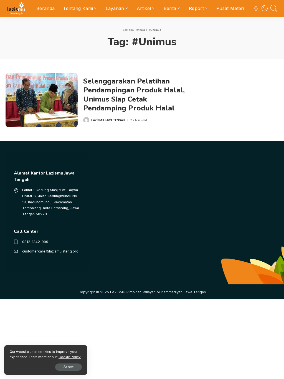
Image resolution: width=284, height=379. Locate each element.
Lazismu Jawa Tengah (108, 120)
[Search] (274, 8)
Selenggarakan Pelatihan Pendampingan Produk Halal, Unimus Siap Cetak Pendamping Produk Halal (134, 94)
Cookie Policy (70, 357)
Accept (68, 367)
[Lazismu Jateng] (16, 8)
